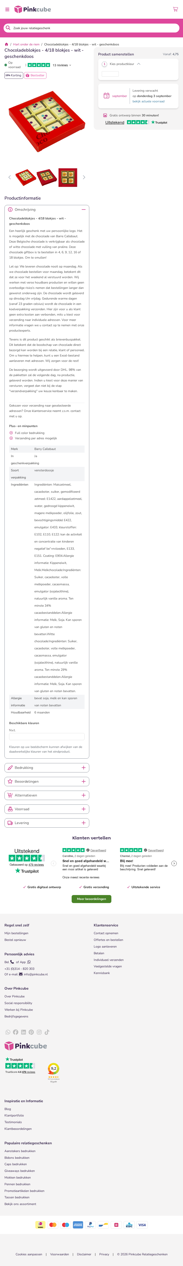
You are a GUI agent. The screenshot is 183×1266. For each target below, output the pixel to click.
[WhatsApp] (7, 1032)
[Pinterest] (31, 1032)
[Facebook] (15, 1032)
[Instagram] (39, 1032)
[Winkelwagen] (176, 9)
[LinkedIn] (23, 1032)
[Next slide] (84, 177)
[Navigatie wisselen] (7, 9)
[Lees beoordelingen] (49, 65)
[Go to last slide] (10, 177)
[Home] (6, 44)
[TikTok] (47, 1032)
